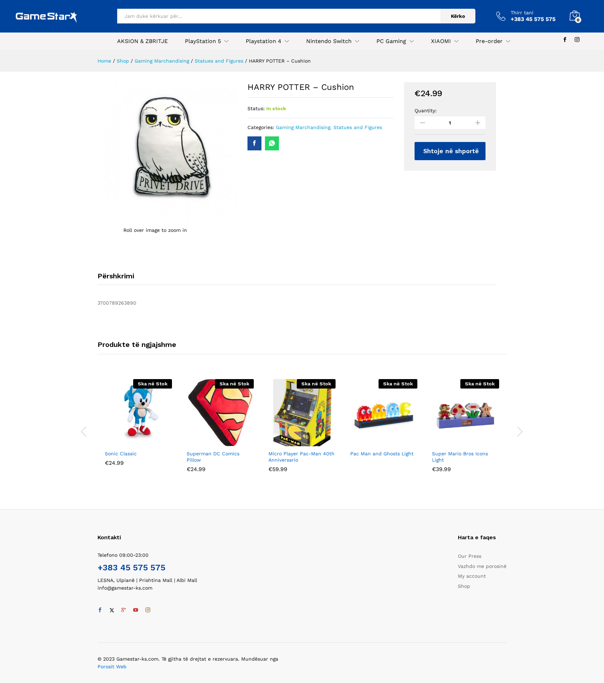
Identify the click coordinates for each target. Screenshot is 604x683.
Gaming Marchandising (303, 127)
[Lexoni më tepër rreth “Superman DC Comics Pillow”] (212, 442)
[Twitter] (112, 610)
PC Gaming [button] (391, 41)
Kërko (458, 16)
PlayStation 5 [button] (203, 41)
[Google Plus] (124, 610)
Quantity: (426, 110)
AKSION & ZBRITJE (142, 41)
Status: (256, 108)
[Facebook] (565, 39)
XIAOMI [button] (441, 41)
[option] (138, 428)
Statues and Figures (357, 127)
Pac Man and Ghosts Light (382, 453)
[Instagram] (577, 40)
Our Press (469, 556)
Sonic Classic (121, 453)
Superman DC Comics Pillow (213, 457)
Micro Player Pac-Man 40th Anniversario (301, 457)
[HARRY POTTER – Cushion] (254, 143)
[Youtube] (136, 610)
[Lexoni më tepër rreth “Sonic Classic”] (130, 442)
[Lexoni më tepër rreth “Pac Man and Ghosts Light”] (376, 442)
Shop (464, 586)
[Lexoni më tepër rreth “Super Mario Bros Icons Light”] (457, 442)
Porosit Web (112, 666)
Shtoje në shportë (451, 151)
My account (472, 576)
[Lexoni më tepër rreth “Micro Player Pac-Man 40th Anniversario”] (294, 442)
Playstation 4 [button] (263, 41)
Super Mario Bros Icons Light (460, 457)
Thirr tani (522, 12)
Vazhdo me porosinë (482, 566)
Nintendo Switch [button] (329, 41)
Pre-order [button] (489, 41)
